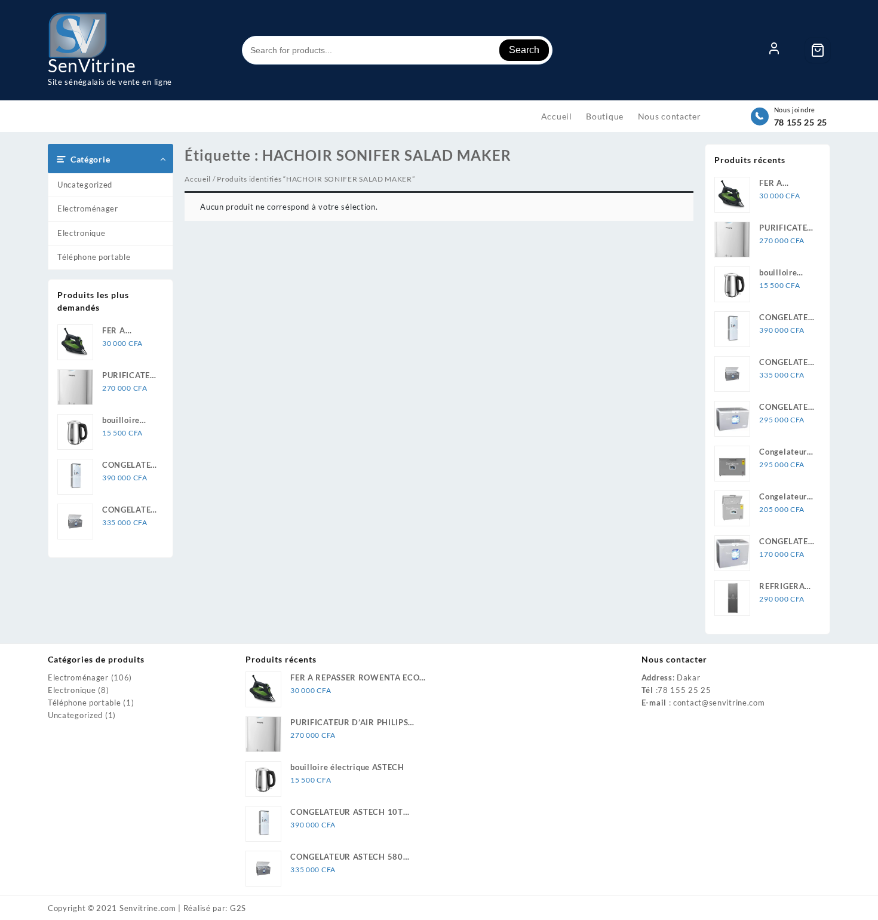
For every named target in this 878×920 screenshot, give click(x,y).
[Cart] (818, 50)
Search (524, 50)
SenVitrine (92, 65)
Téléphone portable (94, 257)
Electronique (81, 233)
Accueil (198, 178)
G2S (238, 908)
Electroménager (87, 208)
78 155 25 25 (800, 122)
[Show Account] (774, 50)
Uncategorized (84, 184)
